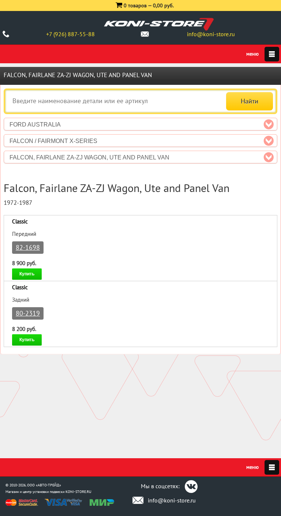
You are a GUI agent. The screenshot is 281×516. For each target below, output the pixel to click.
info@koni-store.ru (211, 34)
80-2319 (28, 313)
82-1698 (28, 247)
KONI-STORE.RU (78, 491)
